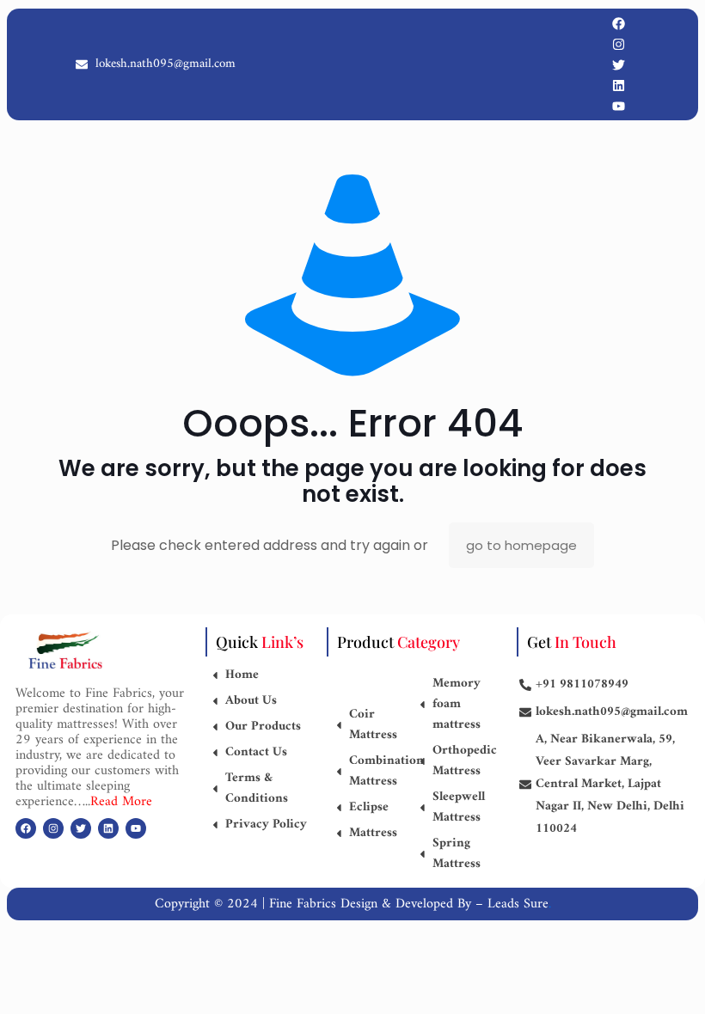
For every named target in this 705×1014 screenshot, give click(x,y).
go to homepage (521, 545)
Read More (121, 802)
